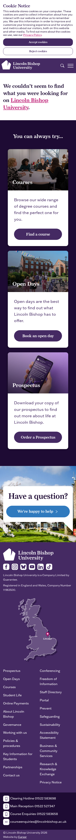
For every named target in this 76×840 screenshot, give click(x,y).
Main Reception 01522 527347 (32, 806)
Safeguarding (50, 716)
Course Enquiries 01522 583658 (33, 814)
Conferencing (50, 671)
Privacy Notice (51, 782)
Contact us (11, 775)
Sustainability (50, 724)
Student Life (12, 695)
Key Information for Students (17, 756)
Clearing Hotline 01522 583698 (32, 798)
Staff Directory (51, 692)
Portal (44, 700)
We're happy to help (35, 511)
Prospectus (11, 671)
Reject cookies (38, 51)
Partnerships (12, 767)
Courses (9, 687)
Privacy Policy (32, 35)
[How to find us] (38, 629)
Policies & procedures (11, 743)
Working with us (15, 732)
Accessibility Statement (49, 735)
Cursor (22, 837)
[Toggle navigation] (70, 66)
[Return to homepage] (21, 65)
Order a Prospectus (38, 437)
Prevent (45, 708)
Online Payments (16, 703)
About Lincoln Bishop (13, 713)
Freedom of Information (48, 681)
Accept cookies (38, 42)
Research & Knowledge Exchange (48, 769)
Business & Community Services (48, 751)
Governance (12, 724)
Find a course (38, 234)
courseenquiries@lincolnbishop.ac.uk (37, 821)
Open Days (11, 679)
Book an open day (38, 336)
